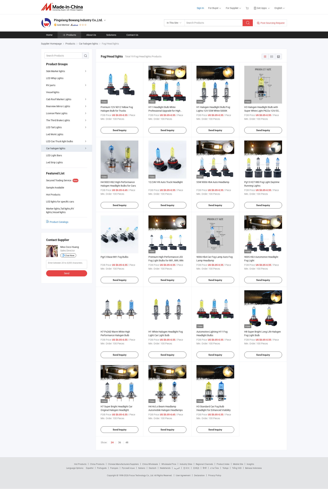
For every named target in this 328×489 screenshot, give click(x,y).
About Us (91, 34)
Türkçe (225, 468)
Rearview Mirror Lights (58, 106)
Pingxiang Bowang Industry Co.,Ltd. (78, 20)
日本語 (196, 468)
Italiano (141, 468)
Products (71, 34)
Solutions (111, 34)
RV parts (50, 85)
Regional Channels (204, 464)
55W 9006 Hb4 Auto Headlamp (212, 182)
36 (119, 442)
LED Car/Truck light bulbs (59, 141)
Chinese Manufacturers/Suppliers (123, 464)
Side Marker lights (55, 71)
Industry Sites (186, 464)
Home (49, 34)
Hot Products (80, 464)
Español (89, 468)
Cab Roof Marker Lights (58, 99)
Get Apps (261, 8)
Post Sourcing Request (273, 22)
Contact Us (132, 34)
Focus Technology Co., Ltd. (141, 475)
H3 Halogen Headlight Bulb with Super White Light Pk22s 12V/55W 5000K (262, 110)
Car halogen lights (55, 148)
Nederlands (165, 468)
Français (114, 468)
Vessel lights (52, 92)
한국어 (186, 468)
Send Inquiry (119, 130)
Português (102, 468)
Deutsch (152, 468)
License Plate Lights (56, 113)
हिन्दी (205, 468)
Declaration (199, 475)
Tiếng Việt (237, 468)
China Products (97, 464)
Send (66, 273)
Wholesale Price (168, 464)
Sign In (200, 8)
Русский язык (128, 468)
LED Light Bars (54, 155)
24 (112, 442)
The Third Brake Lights (58, 120)
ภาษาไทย (214, 468)
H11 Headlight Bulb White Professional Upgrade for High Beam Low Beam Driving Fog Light (166, 110)
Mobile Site (238, 464)
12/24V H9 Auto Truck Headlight (165, 182)
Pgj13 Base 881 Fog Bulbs (114, 256)
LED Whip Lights (54, 78)
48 (127, 442)
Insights (250, 464)
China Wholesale (150, 464)
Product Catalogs (59, 222)
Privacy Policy (214, 475)
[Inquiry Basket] (247, 8)
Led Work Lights (54, 134)
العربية (177, 468)
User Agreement (183, 475)
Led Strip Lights (54, 162)
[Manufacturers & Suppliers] (63, 7)
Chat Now (69, 255)
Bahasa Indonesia (253, 468)
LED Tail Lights (54, 127)
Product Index (223, 464)
